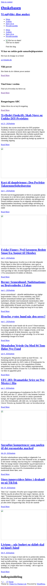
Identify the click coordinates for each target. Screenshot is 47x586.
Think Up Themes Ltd (17, 584)
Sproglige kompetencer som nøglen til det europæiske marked (22, 446)
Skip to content (6, 2)
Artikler (9, 21)
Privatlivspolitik (12, 26)
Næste (11, 582)
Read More (5, 75)
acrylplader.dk (6, 60)
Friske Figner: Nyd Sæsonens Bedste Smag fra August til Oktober (23, 251)
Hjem (8, 19)
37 (7, 582)
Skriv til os (10, 24)
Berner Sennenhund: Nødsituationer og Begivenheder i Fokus (23, 283)
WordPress (41, 584)
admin (12, 124)
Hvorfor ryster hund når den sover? (23, 316)
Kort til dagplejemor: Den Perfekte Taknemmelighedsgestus (23, 184)
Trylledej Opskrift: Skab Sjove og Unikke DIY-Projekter (22, 117)
